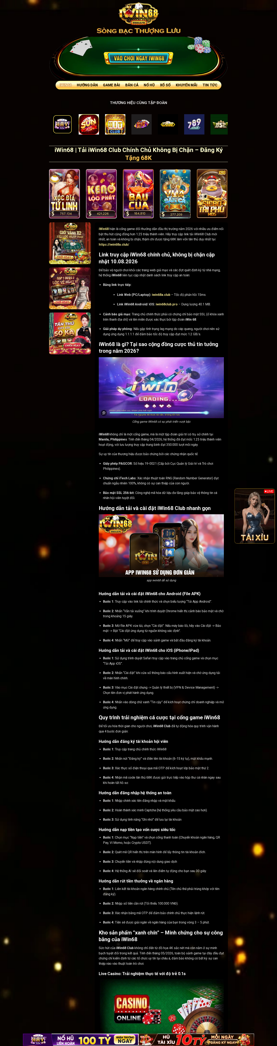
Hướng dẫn (87, 85)
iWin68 (66, 85)
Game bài (111, 85)
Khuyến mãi (187, 85)
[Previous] (240, 515)
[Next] (269, 515)
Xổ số (165, 85)
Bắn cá (131, 85)
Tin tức (210, 85)
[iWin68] (138, 13)
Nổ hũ (149, 85)
